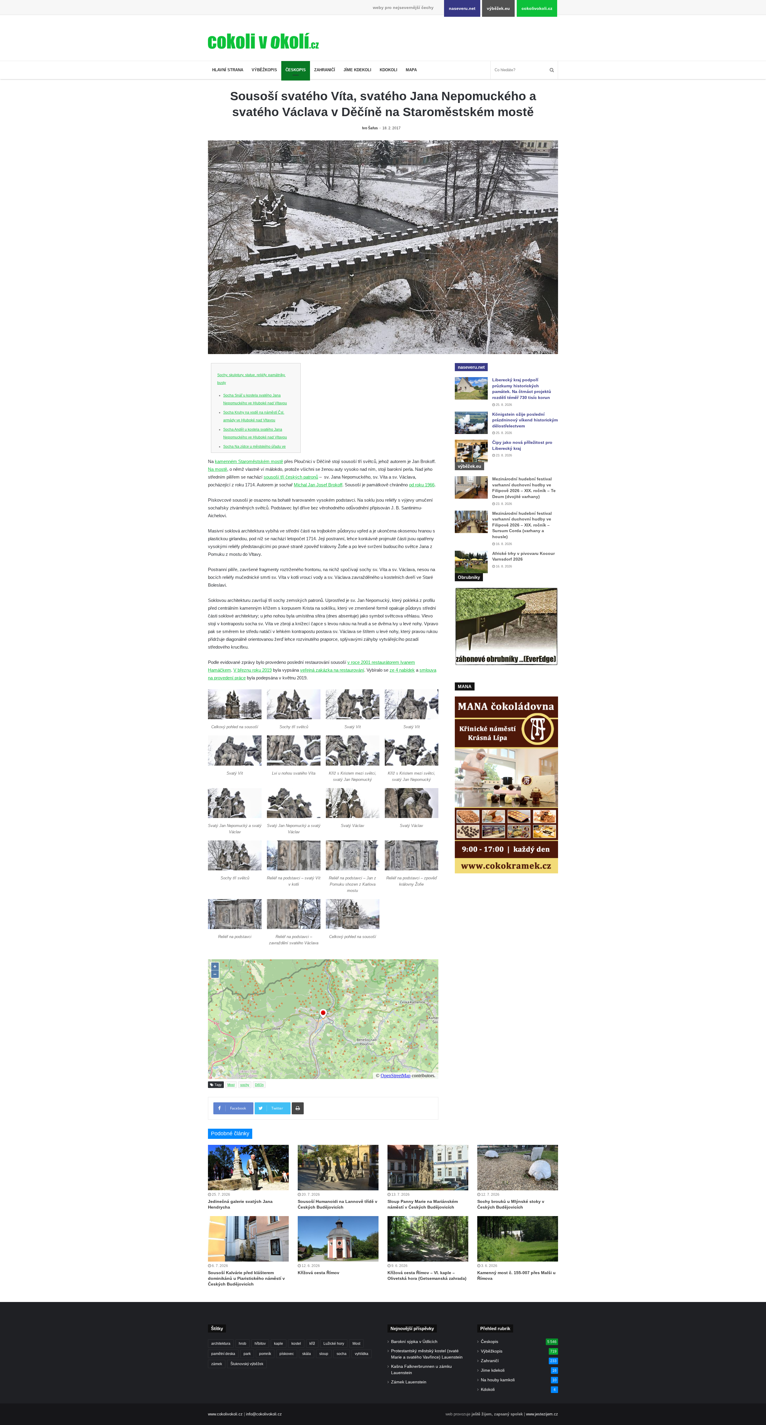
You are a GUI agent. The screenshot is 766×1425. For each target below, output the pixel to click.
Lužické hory (333, 1343)
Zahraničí (324, 70)
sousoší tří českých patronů (291, 476)
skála (306, 1354)
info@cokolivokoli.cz (264, 1414)
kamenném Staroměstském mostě (249, 461)
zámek (216, 1364)
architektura (220, 1343)
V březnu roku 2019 (252, 670)
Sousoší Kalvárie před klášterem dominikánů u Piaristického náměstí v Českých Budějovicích (246, 1278)
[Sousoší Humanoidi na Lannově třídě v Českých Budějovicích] (338, 1167)
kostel (296, 1343)
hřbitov (260, 1343)
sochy (244, 1084)
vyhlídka (361, 1354)
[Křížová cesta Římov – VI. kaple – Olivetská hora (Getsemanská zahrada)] (427, 1239)
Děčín (259, 1084)
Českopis (295, 70)
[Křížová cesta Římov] (338, 1239)
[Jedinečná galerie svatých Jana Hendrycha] (248, 1167)
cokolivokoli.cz (537, 8)
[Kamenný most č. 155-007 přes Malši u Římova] (517, 1239)
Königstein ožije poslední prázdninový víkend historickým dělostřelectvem (525, 420)
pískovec (286, 1354)
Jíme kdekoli (357, 70)
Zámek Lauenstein (408, 1382)
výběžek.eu (498, 8)
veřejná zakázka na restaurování (332, 670)
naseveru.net (462, 8)
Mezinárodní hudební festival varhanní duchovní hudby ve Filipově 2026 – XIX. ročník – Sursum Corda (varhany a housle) (522, 525)
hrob (242, 1343)
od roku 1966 (421, 484)
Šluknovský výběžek (246, 1364)
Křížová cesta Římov (318, 1272)
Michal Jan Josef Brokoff (318, 484)
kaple (278, 1343)
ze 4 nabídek (402, 670)
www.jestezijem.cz (542, 1414)
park (247, 1354)
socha (341, 1354)
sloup (323, 1354)
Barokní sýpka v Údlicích (414, 1341)
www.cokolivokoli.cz (225, 1414)
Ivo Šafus (370, 128)
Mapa (411, 70)
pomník (265, 1354)
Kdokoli (388, 70)
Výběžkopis (264, 70)
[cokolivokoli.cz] (263, 41)
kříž (312, 1343)
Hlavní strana (227, 70)
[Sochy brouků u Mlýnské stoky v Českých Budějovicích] (517, 1167)
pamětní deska (223, 1354)
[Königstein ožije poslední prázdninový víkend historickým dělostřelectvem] (471, 423)
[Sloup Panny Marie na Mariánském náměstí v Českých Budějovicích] (427, 1167)
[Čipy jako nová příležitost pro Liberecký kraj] (471, 451)
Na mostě (217, 469)
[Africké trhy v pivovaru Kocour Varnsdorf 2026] (471, 562)
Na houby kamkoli (498, 1380)
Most (231, 1084)
